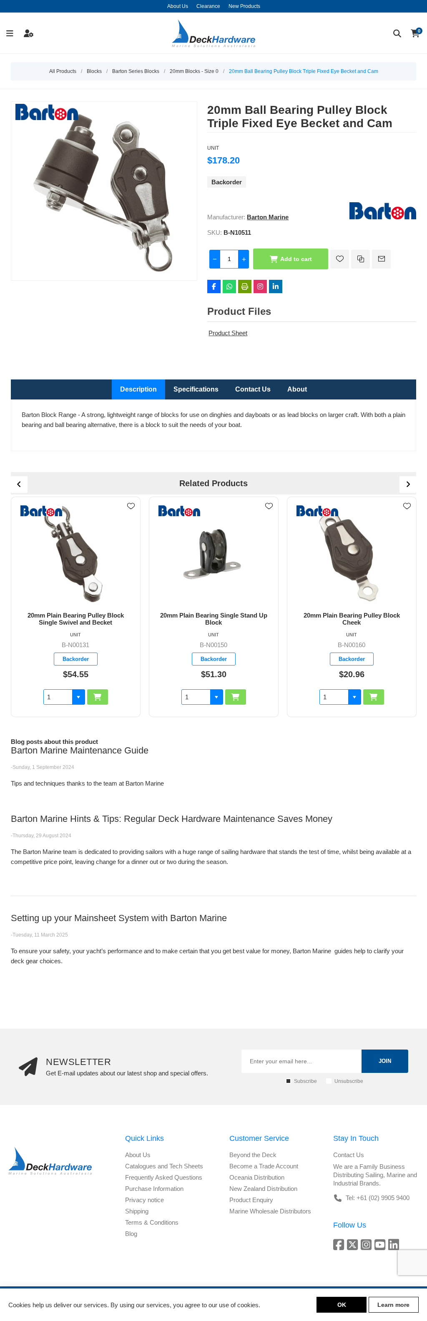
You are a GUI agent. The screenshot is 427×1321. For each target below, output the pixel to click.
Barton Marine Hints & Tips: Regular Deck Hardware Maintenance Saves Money (171, 819)
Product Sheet (227, 333)
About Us (138, 1154)
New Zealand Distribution (263, 1188)
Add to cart (296, 259)
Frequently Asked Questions (163, 1177)
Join (385, 1061)
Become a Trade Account (263, 1166)
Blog (131, 1233)
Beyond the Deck (252, 1154)
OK (341, 1304)
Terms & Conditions (151, 1222)
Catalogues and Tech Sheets (164, 1166)
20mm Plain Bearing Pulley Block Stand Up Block (352, 619)
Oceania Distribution (256, 1177)
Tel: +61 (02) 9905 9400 (377, 1197)
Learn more (393, 1304)
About (297, 389)
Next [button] (407, 484)
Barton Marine (268, 217)
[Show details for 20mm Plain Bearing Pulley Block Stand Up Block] (352, 554)
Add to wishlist (339, 259)
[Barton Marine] (382, 217)
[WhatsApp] (229, 286)
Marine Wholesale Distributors (270, 1211)
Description (138, 389)
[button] (78, 697)
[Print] (244, 286)
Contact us (348, 1154)
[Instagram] (260, 286)
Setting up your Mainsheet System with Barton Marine (119, 918)
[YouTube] (381, 1244)
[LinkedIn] (275, 286)
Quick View (130, 518)
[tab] (138, 389)
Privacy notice (144, 1199)
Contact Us (253, 389)
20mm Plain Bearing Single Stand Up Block (75, 619)
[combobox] (58, 697)
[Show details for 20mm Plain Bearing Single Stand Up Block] (76, 554)
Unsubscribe (348, 1081)
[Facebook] (214, 286)
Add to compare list (360, 259)
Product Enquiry (251, 1199)
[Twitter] (354, 1244)
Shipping (136, 1211)
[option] (76, 607)
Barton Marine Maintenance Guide (79, 750)
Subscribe (305, 1081)
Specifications (196, 389)
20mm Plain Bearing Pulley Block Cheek (214, 619)
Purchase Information (154, 1188)
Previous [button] (19, 484)
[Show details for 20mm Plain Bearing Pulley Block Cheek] (214, 554)
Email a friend (381, 259)
